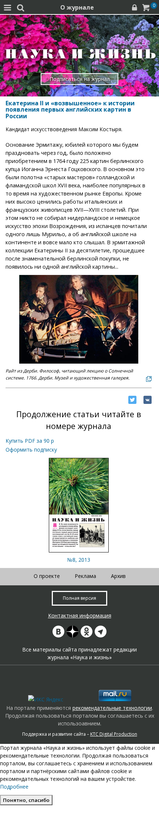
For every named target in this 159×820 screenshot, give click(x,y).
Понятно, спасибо (26, 800)
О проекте (47, 575)
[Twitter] (132, 400)
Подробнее (14, 786)
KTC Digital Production (113, 734)
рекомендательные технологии (112, 707)
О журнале (77, 7)
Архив (118, 575)
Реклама (85, 575)
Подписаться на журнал (80, 78)
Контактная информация (79, 615)
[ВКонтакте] (147, 400)
